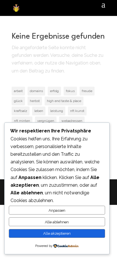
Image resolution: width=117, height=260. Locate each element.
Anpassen (57, 210)
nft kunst (77, 111)
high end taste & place (64, 101)
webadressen (71, 121)
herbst (35, 101)
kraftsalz (20, 111)
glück (18, 101)
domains (36, 91)
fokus (70, 91)
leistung (56, 111)
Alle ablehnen (57, 222)
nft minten (22, 121)
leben (38, 111)
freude (87, 91)
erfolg (54, 91)
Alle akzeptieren (57, 233)
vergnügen (45, 121)
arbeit (18, 91)
